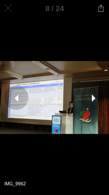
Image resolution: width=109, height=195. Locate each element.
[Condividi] (101, 8)
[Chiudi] (8, 8)
